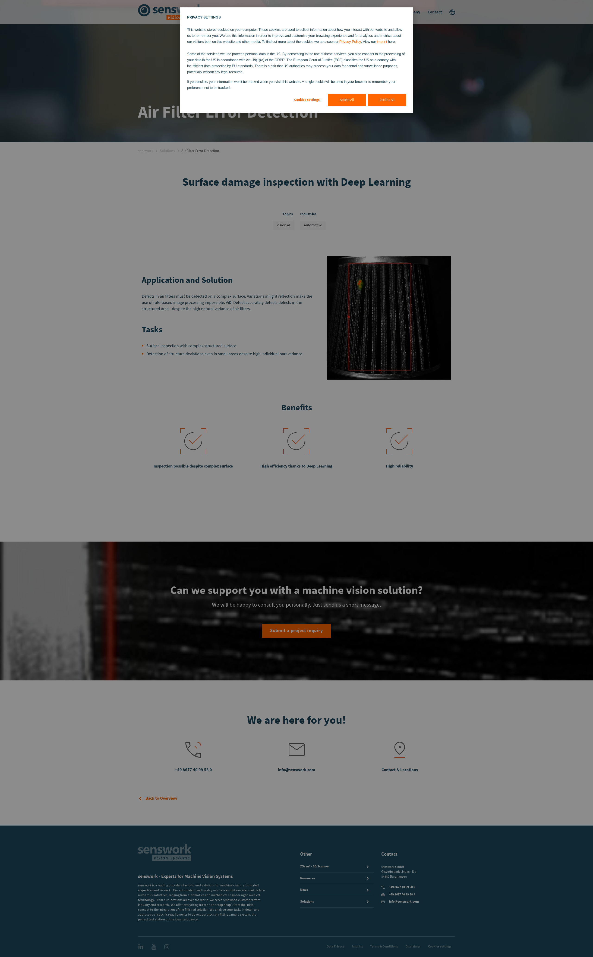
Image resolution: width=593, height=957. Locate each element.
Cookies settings (307, 99)
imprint (382, 42)
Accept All (347, 99)
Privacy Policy (350, 42)
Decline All (386, 99)
